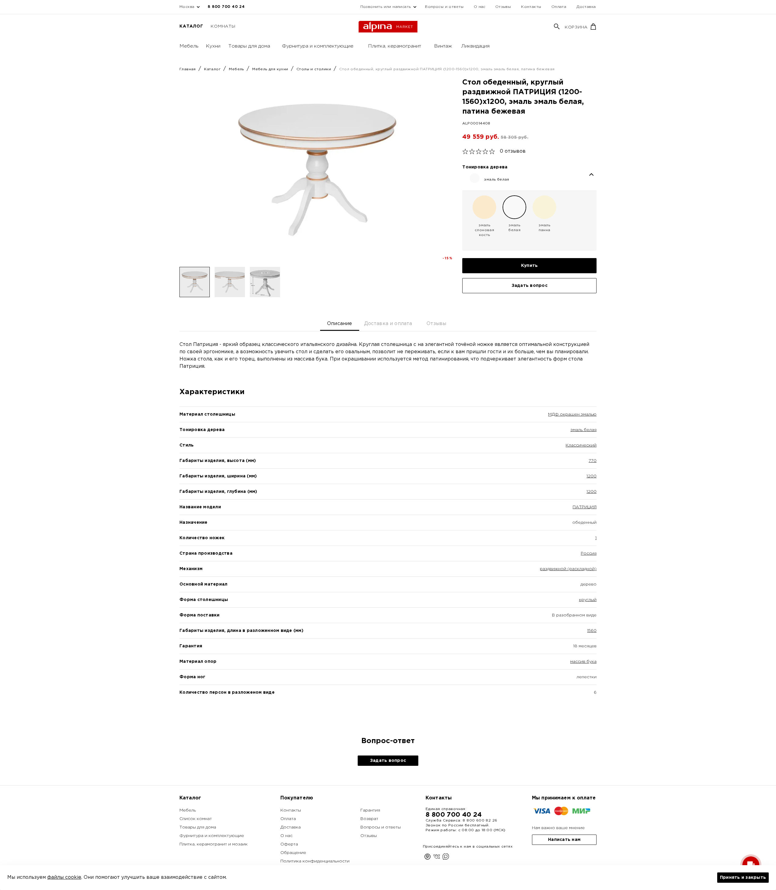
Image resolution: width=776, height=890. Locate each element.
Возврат (369, 819)
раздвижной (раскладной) (568, 569)
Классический (581, 445)
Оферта (289, 844)
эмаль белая (583, 430)
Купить (529, 265)
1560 (592, 631)
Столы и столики (314, 69)
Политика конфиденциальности (315, 861)
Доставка (586, 6)
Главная (188, 69)
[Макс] (446, 857)
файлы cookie (64, 877)
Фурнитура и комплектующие (317, 46)
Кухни (213, 46)
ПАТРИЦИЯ (585, 507)
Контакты (531, 6)
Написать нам (564, 840)
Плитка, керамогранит (394, 46)
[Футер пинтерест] (427, 857)
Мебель (189, 46)
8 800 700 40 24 (226, 6)
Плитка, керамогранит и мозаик (213, 844)
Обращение (293, 853)
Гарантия (370, 810)
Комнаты (223, 26)
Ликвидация (475, 46)
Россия (589, 553)
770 (593, 461)
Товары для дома (249, 46)
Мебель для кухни (270, 69)
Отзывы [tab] (436, 323)
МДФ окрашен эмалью (572, 414)
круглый (588, 600)
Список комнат (195, 819)
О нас (480, 6)
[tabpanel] (388, 529)
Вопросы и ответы (444, 6)
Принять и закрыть (743, 877)
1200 (592, 476)
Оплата (558, 6)
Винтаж (443, 46)
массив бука (583, 661)
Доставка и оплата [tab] (388, 323)
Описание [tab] (339, 323)
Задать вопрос (529, 285)
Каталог (191, 26)
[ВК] (436, 857)
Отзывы (503, 6)
